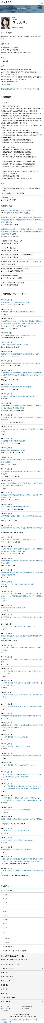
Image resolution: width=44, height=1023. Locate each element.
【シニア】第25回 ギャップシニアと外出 (14, 737)
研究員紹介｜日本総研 (7, 1020)
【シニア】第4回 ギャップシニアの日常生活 (15, 831)
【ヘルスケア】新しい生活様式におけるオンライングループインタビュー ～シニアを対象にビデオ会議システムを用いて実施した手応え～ (22, 596)
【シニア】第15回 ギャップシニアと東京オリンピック (19, 765)
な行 (6, 911)
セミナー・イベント (8, 981)
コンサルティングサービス (10, 964)
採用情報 (4, 989)
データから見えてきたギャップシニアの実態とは (17, 849)
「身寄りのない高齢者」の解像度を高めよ (14, 344)
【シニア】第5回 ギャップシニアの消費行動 (15, 809)
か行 (6, 899)
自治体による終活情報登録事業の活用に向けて (16, 387)
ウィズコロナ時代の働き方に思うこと (13, 608)
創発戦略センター (10, 947)
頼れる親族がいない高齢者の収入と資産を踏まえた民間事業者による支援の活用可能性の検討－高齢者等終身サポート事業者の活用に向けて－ (22, 375)
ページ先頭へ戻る (5, 1022)
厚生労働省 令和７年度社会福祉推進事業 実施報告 (18, 312)
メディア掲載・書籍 (8, 997)
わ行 (6, 932)
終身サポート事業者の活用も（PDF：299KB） (16, 210)
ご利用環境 (26, 1008)
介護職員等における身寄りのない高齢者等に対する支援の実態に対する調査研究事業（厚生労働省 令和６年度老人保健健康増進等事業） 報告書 (22, 220)
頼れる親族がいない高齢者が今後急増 (13, 441)
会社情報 (4, 993)
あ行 (6, 894)
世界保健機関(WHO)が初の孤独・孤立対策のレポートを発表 (20, 363)
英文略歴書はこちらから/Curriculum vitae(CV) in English (19, 89)
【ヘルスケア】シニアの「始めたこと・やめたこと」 (18, 626)
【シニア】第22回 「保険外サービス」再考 (15, 746)
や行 (6, 924)
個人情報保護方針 (27, 1006)
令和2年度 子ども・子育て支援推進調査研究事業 (17, 584)
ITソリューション (7, 968)
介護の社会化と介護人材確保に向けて (13, 450)
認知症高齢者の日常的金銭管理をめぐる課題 (15, 506)
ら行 (6, 928)
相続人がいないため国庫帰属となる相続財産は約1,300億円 (20, 354)
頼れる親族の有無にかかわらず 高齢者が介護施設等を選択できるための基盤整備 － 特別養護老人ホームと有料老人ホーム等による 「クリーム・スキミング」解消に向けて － (22, 323)
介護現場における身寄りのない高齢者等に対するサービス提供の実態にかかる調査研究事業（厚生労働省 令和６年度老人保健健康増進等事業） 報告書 (22, 231)
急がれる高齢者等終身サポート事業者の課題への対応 (18, 335)
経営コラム (5, 972)
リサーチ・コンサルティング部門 (15, 951)
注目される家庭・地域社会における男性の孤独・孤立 (18, 539)
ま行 (6, 919)
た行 (6, 907)
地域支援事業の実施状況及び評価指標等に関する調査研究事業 (21, 716)
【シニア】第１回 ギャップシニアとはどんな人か (17, 840)
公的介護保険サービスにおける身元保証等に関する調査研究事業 (22, 617)
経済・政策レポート (8, 976)
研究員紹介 (5, 985)
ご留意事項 (5, 1010)
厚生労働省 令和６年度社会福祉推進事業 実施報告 (18, 396)
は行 (6, 915)
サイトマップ (5, 1006)
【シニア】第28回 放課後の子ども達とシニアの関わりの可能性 (22, 706)
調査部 (7, 942)
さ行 (6, 903)
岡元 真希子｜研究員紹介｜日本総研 (26, 1020)
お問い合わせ (5, 1001)
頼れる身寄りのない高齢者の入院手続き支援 (15, 302)
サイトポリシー (6, 1008)
